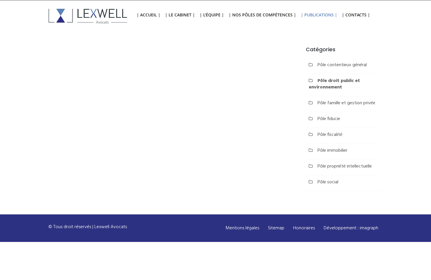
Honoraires (304, 228)
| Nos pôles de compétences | (262, 15)
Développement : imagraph (351, 228)
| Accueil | (148, 15)
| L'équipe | (212, 15)
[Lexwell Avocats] (88, 16)
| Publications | (319, 15)
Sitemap (276, 228)
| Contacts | (356, 15)
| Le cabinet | (180, 15)
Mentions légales (242, 228)
